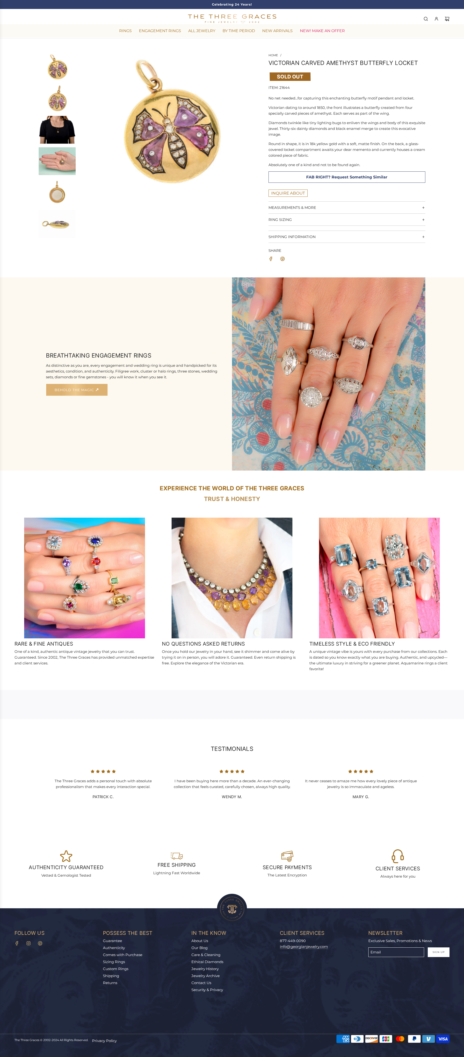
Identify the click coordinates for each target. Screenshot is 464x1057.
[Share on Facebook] (271, 260)
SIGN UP (439, 952)
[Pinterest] (40, 943)
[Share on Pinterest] (282, 260)
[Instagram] (28, 943)
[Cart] (447, 19)
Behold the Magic (75, 390)
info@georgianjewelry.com (304, 946)
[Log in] (436, 19)
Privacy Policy (104, 1040)
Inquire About (288, 193)
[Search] (425, 19)
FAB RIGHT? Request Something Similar (346, 177)
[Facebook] (17, 943)
